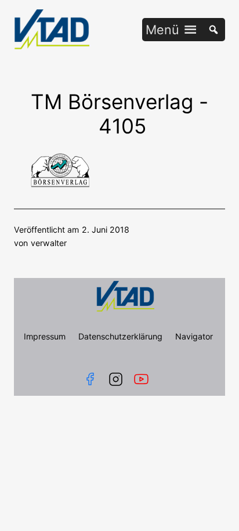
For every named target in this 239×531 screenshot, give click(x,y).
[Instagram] (116, 379)
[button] (162, 29)
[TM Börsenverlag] (59, 184)
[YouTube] (143, 379)
